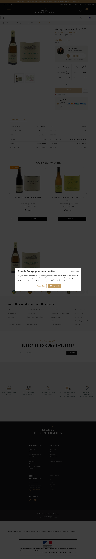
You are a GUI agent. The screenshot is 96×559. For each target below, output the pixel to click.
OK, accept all (54, 286)
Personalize (41, 286)
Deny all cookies (75, 271)
